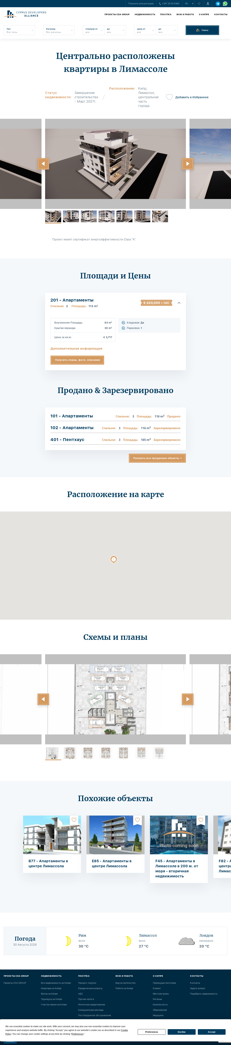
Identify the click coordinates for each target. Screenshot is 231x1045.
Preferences (151, 1032)
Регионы (157, 999)
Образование (160, 1010)
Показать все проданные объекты (156, 458)
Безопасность (160, 1004)
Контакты (220, 14)
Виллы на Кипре (49, 994)
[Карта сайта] (208, 3)
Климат (157, 988)
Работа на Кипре (124, 988)
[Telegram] (218, 3)
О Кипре (204, 14)
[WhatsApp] (225, 3)
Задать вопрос (197, 988)
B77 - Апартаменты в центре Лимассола (48, 863)
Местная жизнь (161, 994)
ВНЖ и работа (185, 14)
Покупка (165, 14)
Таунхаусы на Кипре (51, 999)
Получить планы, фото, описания (77, 359)
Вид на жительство (126, 983)
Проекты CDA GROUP (117, 14)
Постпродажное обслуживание (94, 1015)
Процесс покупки (87, 983)
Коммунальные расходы (90, 1010)
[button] (43, 164)
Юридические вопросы (90, 988)
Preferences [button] (77, 1034)
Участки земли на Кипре (54, 1004)
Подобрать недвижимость (203, 994)
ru (186, 3)
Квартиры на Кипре (51, 988)
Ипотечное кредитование (91, 1004)
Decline (182, 1032)
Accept (211, 1032)
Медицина (158, 1015)
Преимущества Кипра (164, 983)
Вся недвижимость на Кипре (56, 983)
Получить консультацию (141, 3)
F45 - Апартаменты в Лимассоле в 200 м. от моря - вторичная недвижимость (176, 868)
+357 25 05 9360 (171, 3)
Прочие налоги (86, 999)
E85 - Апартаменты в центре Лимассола (112, 863)
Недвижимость (145, 14)
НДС (80, 994)
